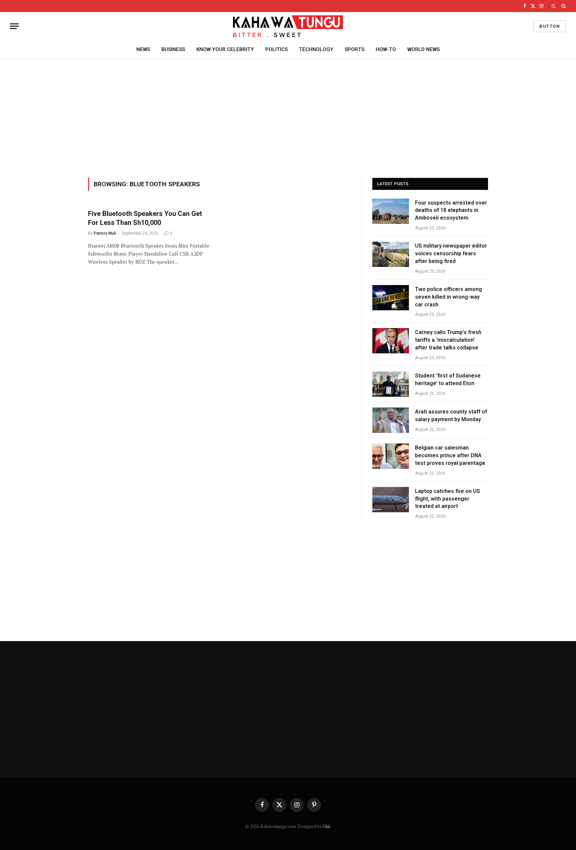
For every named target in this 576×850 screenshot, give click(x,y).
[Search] (563, 6)
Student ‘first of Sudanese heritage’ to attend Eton (448, 379)
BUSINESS (173, 49)
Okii (326, 826)
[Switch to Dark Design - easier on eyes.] (553, 6)
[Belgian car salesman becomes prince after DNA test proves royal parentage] (390, 456)
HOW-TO (386, 49)
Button (549, 26)
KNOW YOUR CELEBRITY (225, 49)
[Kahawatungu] (288, 26)
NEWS (143, 49)
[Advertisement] (288, 117)
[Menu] (14, 26)
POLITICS (276, 49)
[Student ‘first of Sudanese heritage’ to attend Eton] (390, 384)
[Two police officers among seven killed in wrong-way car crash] (390, 297)
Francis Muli (105, 233)
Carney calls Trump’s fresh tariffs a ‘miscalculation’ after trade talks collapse (448, 340)
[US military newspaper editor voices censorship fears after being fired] (390, 254)
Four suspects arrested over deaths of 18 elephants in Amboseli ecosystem (451, 210)
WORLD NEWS (423, 49)
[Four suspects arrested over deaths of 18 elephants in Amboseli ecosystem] (390, 211)
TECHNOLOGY (316, 49)
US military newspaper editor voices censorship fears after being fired (451, 253)
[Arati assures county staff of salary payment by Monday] (390, 420)
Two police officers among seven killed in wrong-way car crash (448, 297)
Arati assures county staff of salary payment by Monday (451, 415)
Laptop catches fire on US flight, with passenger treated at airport (447, 499)
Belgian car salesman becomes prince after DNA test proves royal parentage (450, 455)
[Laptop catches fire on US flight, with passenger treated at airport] (390, 499)
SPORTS (354, 49)
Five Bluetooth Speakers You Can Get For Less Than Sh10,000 (145, 218)
